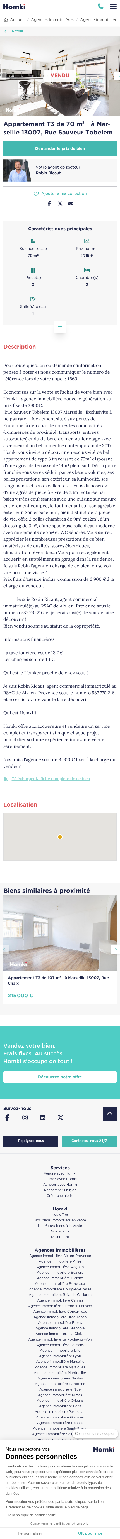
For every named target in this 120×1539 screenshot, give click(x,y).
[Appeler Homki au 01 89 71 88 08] (100, 6)
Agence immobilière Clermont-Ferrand (60, 1306)
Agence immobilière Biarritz (60, 1278)
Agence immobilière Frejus (60, 1322)
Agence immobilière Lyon (60, 1356)
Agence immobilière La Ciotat (60, 1333)
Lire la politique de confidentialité (31, 1515)
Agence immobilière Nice (60, 1389)
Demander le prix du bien (60, 148)
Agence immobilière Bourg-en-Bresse (60, 1289)
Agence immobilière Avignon (60, 1267)
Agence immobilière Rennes (60, 1423)
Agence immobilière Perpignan (60, 1411)
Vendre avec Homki (60, 1173)
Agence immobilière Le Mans (60, 1345)
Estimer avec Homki (60, 1179)
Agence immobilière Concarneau (60, 1311)
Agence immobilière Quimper (60, 1417)
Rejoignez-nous (31, 1141)
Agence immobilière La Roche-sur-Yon (60, 1339)
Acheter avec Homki (60, 1184)
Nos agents (60, 1231)
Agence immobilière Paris (60, 1406)
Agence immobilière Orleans (60, 1400)
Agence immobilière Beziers (60, 1272)
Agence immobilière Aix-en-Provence (60, 1256)
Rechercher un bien (60, 1190)
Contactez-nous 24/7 (89, 1141)
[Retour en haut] (110, 1114)
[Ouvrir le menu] (113, 6)
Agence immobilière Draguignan (60, 1317)
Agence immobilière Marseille (60, 1361)
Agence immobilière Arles (60, 1261)
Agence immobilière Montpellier (60, 1372)
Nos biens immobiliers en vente (60, 1220)
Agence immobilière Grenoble (60, 1328)
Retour (17, 31)
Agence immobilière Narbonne (60, 1384)
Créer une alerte (60, 1195)
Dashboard (60, 1237)
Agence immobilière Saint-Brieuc (60, 1428)
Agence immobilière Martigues (60, 1367)
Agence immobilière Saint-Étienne (60, 1434)
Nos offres (60, 1214)
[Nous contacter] (71, 204)
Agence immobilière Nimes (60, 1395)
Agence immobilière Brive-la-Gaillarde (60, 1295)
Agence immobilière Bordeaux (60, 1283)
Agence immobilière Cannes (60, 1300)
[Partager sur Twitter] (60, 204)
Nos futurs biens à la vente (60, 1225)
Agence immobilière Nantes (60, 1378)
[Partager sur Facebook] (49, 204)
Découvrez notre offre (60, 1077)
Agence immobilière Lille (60, 1350)
